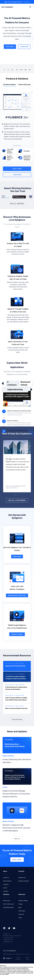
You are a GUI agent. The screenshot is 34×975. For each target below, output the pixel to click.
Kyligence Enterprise (23, 881)
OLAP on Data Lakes (8, 904)
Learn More (26, 2)
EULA (27, 954)
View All (17, 838)
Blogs (19, 907)
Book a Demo (17, 168)
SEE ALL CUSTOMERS (17, 500)
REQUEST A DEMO (17, 634)
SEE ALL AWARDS (17, 203)
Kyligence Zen (22, 877)
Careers (5, 887)
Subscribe (5, 891)
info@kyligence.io (7, 941)
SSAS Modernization (8, 907)
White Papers (21, 911)
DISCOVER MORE (17, 719)
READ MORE (32, 432)
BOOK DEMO (10, 46)
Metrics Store (6, 900)
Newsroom (21, 914)
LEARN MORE (24, 46)
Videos (20, 917)
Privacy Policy (27, 958)
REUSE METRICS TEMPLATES (17, 595)
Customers (6, 884)
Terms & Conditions (18, 958)
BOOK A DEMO (17, 859)
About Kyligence (7, 881)
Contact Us (6, 877)
